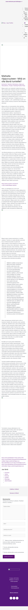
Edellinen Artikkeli (14, 489)
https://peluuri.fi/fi (19, 457)
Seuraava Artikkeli (14, 493)
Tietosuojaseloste (15, 588)
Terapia (11, 85)
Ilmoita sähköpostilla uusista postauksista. (14, 552)
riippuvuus (21, 84)
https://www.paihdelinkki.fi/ (8, 457)
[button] (22, 6)
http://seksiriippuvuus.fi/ (7, 462)
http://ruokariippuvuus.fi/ (19, 462)
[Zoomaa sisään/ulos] (22, 607)
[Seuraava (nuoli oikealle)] (9, 609)
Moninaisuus (15, 84)
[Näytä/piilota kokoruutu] (16, 607)
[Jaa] (9, 607)
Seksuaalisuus (5, 85)
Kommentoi (4, 84)
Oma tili (25, 37)
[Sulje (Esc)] (3, 607)
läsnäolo (10, 84)
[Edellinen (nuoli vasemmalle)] (3, 609)
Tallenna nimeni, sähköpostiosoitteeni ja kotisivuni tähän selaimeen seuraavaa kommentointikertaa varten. (13, 542)
